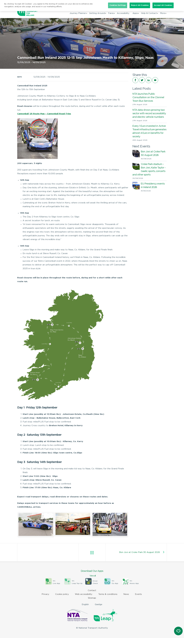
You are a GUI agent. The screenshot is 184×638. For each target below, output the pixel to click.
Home (20, 21)
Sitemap (92, 598)
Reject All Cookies (140, 5)
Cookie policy (62, 594)
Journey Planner (78, 13)
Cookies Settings (118, 5)
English (85, 604)
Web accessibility (83, 594)
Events (138, 594)
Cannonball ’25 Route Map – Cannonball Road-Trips (44, 114)
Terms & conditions (107, 594)
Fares (111, 13)
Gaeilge (98, 604)
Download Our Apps (92, 573)
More (162, 13)
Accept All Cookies (163, 5)
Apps (135, 13)
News (126, 594)
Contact (92, 590)
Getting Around (97, 13)
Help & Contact (149, 13)
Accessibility (123, 13)
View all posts (92, 552)
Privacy (45, 594)
